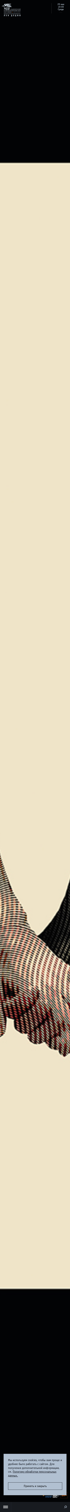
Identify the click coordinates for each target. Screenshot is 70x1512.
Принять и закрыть (35, 1486)
